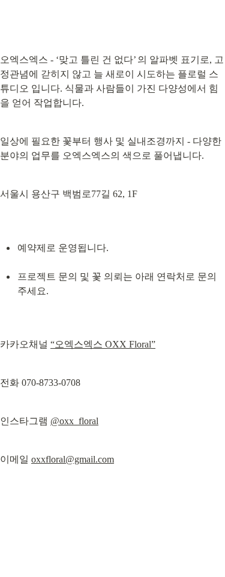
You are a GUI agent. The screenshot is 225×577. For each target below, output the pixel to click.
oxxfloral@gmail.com (72, 459)
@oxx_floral (74, 421)
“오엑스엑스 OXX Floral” (102, 344)
